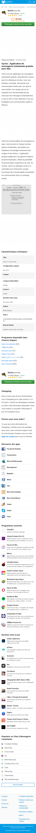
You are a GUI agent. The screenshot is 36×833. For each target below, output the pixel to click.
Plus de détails (18, 784)
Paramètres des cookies (24, 820)
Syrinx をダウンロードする (11, 357)
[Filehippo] (7, 2)
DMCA (21, 815)
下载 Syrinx (5, 347)
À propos (5, 796)
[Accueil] (2, 7)
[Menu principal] (34, 2)
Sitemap (4, 807)
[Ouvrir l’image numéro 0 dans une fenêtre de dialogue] (16, 199)
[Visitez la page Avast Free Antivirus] (18, 19)
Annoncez (5, 804)
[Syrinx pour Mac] (4, 13)
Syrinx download (7, 364)
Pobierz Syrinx (7, 354)
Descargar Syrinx (7, 360)
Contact (4, 800)
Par (13, 13)
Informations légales (26, 812)
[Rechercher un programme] (30, 2)
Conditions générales (26, 796)
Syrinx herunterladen (9, 344)
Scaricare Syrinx (7, 351)
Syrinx (14, 11)
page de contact (8, 437)
